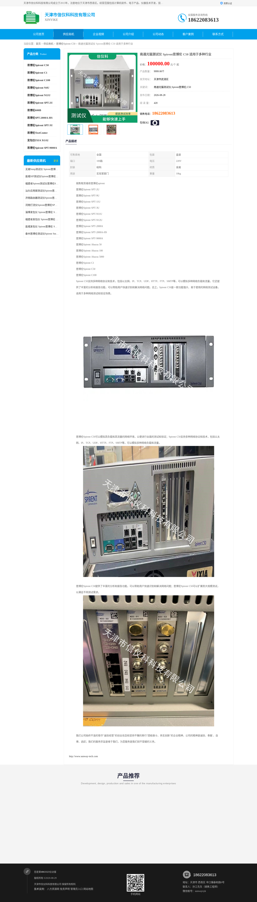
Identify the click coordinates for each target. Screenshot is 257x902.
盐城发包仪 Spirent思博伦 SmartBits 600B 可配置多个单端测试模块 (42, 226)
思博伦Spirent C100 (38, 80)
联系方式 (218, 34)
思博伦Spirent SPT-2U (40, 102)
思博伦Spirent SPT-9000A (42, 147)
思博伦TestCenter (37, 132)
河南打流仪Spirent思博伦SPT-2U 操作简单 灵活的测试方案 (42, 205)
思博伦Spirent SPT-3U (40, 125)
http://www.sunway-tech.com (83, 756)
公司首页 (38, 34)
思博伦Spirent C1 (37, 72)
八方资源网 (53, 889)
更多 (55, 161)
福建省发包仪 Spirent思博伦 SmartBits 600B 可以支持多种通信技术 (42, 219)
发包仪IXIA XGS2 (37, 140)
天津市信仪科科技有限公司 (47, 884)
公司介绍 (128, 34)
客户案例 (188, 34)
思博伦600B (34, 110)
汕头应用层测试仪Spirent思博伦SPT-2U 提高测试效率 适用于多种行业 (42, 190)
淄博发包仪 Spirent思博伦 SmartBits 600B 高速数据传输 (42, 212)
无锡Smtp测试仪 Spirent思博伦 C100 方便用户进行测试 (42, 169)
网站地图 (88, 889)
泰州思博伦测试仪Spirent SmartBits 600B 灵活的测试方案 (42, 233)
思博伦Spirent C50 (65, 43)
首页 (38, 43)
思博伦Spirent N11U (39, 95)
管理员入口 (76, 889)
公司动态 (158, 34)
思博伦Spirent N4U (38, 87)
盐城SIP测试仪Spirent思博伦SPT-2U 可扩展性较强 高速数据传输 (42, 176)
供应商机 (68, 34)
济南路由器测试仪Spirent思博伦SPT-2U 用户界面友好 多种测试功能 (42, 198)
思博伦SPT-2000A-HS (39, 117)
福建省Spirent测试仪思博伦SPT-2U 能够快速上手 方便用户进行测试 (42, 183)
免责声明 (65, 889)
